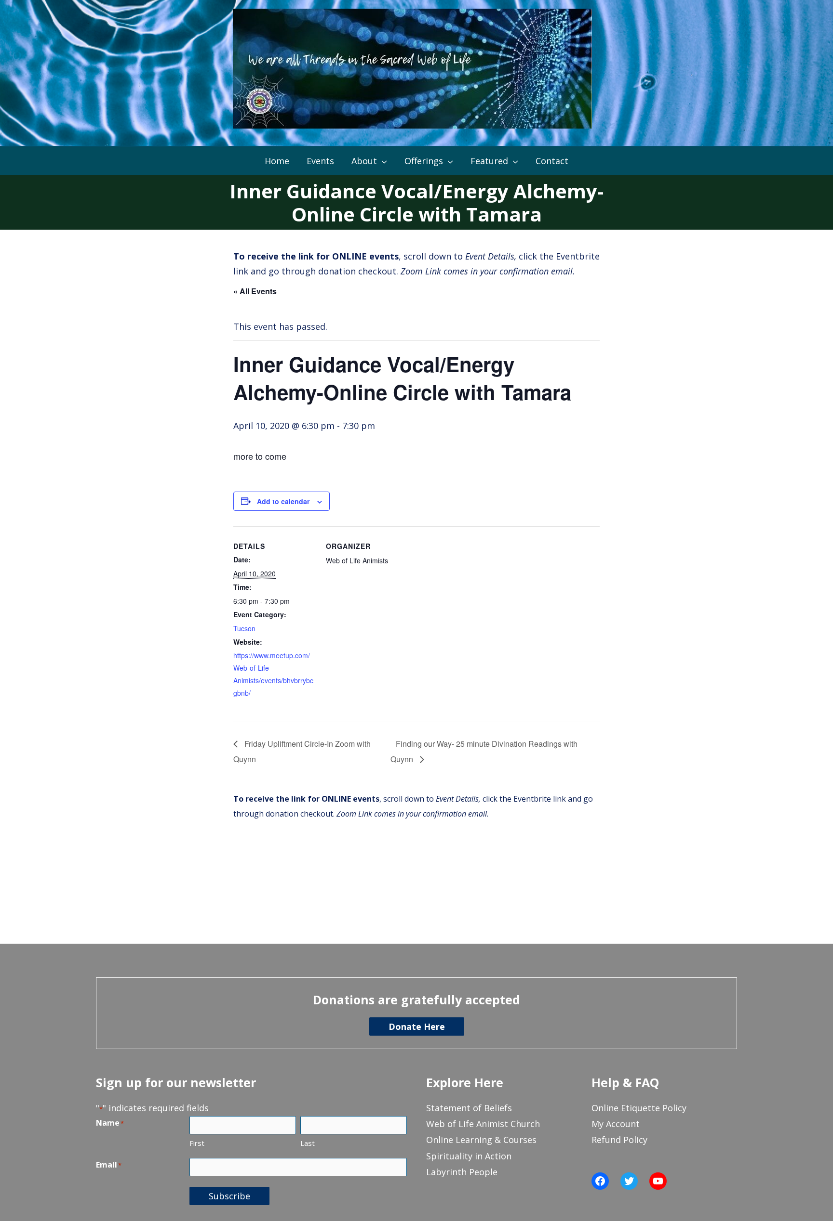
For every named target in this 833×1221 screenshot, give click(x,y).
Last (307, 1143)
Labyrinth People (461, 1172)
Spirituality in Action (468, 1156)
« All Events (255, 291)
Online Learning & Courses (481, 1139)
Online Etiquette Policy (638, 1108)
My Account (615, 1124)
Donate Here (417, 1026)
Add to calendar (283, 501)
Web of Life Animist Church (483, 1124)
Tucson (244, 628)
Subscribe (229, 1196)
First (196, 1143)
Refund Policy (619, 1139)
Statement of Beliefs (469, 1108)
